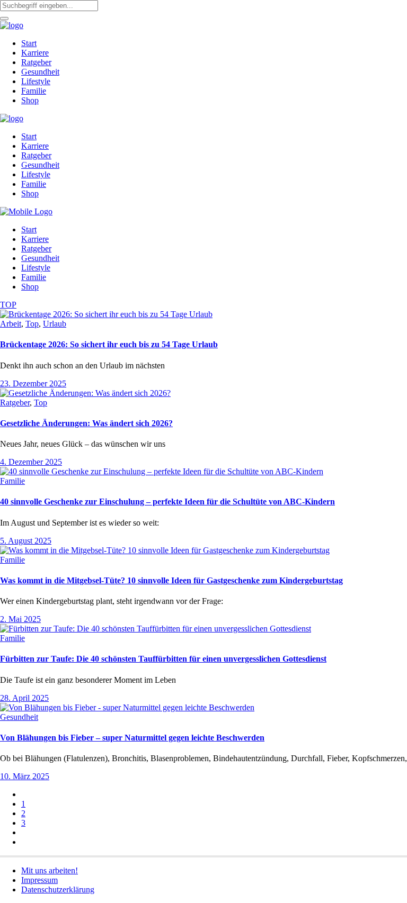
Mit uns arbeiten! (49, 870)
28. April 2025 (24, 697)
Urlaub (54, 323)
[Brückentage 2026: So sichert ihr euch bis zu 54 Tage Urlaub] (106, 314)
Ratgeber (15, 402)
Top (32, 323)
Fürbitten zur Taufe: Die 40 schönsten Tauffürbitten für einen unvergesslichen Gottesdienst (163, 658)
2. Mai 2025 (20, 619)
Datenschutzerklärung (57, 889)
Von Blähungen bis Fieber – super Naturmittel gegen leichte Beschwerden (132, 737)
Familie (12, 480)
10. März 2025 (24, 776)
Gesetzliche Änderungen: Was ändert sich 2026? (86, 423)
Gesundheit (19, 716)
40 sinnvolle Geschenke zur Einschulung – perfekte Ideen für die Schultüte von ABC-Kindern (167, 501)
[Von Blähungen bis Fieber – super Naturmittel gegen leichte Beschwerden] (127, 707)
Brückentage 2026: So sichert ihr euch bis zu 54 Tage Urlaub (109, 344)
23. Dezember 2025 (33, 383)
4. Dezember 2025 (31, 461)
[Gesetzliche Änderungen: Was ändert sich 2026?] (85, 393)
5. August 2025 (25, 540)
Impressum (39, 879)
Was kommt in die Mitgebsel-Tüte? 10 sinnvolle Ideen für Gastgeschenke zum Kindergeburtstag (171, 580)
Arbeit (10, 323)
